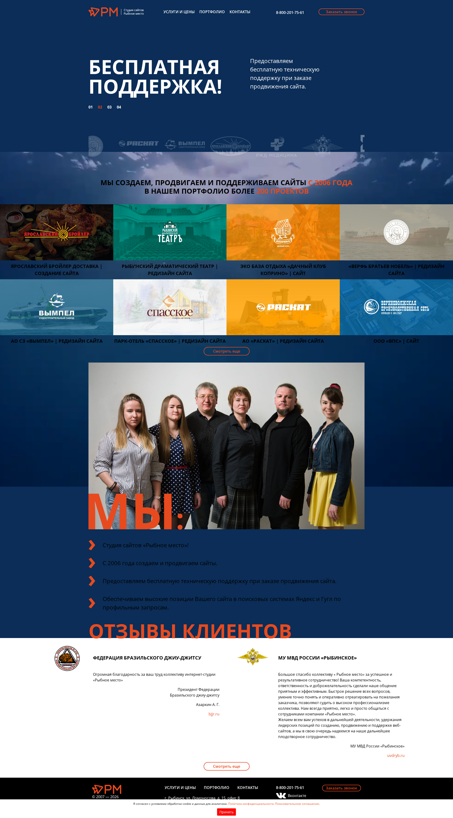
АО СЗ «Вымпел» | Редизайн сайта (57, 341)
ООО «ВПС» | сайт (396, 341)
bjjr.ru (214, 714)
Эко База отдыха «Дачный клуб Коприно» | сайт (283, 269)
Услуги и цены (179, 11)
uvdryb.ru (396, 755)
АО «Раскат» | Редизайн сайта (283, 341)
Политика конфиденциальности (251, 804)
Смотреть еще (226, 351)
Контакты (240, 11)
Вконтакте (297, 795)
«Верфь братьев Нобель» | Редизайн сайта (396, 269)
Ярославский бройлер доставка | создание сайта (56, 269)
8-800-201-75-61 (290, 12)
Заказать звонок (341, 11)
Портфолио (212, 11)
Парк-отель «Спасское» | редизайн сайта (170, 341)
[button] (93, 100)
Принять (226, 812)
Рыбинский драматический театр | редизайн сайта (170, 269)
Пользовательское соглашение (297, 804)
